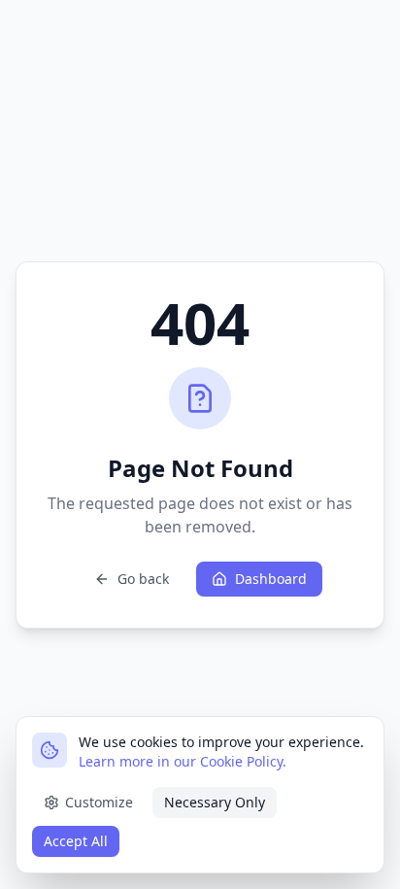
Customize (99, 802)
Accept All (76, 841)
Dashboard (271, 578)
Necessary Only (214, 802)
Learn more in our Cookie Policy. (182, 761)
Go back (143, 578)
